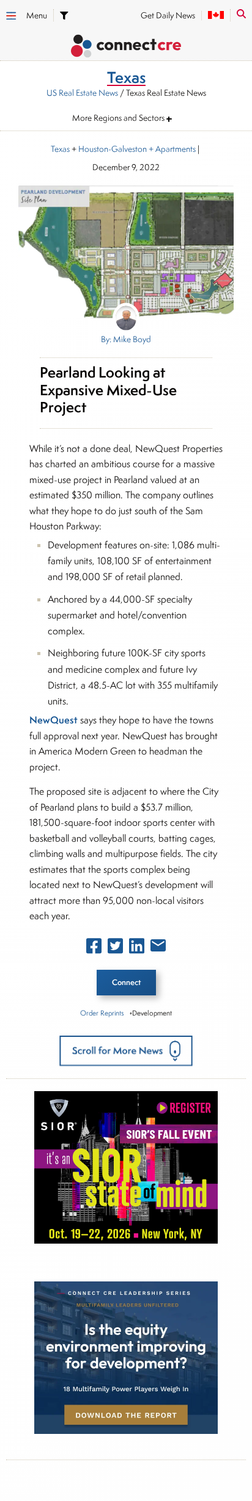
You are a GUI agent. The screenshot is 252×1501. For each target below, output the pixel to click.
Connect (126, 982)
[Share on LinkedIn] (136, 948)
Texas (60, 148)
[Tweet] (115, 948)
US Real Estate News (82, 92)
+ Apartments (171, 148)
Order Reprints (102, 1012)
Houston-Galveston (112, 148)
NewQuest (53, 719)
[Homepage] (126, 47)
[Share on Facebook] (94, 948)
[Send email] (158, 947)
